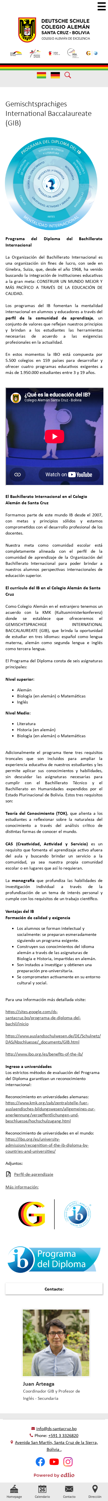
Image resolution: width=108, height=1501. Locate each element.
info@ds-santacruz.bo (56, 1428)
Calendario (42, 1496)
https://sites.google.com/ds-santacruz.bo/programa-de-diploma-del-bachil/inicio (43, 1018)
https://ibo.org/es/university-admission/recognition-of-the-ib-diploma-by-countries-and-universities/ (47, 1145)
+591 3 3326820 (63, 1435)
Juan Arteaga (38, 1383)
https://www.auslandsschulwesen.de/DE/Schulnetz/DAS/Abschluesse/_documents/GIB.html (53, 1039)
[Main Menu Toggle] (101, 6)
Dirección (94, 1496)
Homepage (14, 1496)
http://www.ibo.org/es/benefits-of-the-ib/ (44, 1054)
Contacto (69, 1496)
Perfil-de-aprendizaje (33, 1174)
